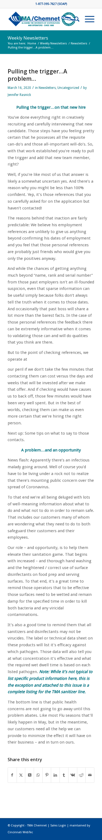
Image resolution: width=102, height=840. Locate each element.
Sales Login (58, 825)
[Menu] (86, 19)
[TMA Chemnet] (42, 19)
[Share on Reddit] (81, 775)
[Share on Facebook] (12, 775)
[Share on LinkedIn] (55, 775)
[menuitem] (74, 19)
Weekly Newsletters (28, 38)
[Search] (74, 19)
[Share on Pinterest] (47, 775)
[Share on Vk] (73, 775)
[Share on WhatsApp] (38, 775)
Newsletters (47, 88)
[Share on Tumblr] (64, 775)
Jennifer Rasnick (19, 95)
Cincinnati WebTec (20, 832)
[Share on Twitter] (21, 775)
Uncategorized (68, 88)
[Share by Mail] (90, 775)
